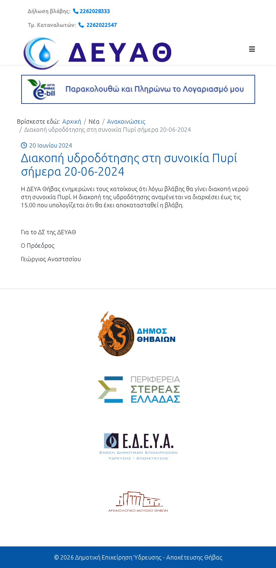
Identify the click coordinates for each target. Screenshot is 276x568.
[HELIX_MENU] (252, 49)
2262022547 (102, 25)
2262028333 (95, 11)
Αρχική (71, 121)
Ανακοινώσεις (126, 121)
